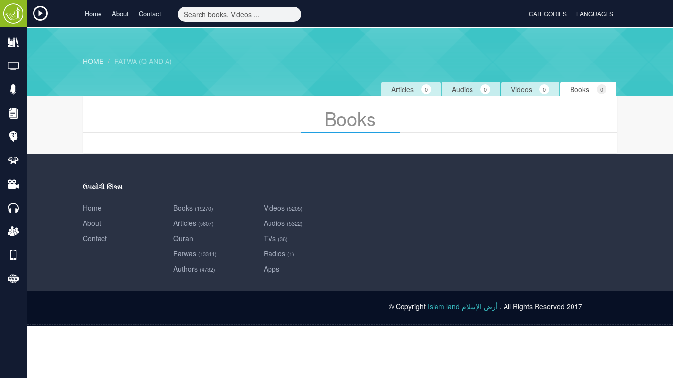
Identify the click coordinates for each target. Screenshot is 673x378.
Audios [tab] (469, 89)
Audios (283, 223)
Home (93, 13)
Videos (283, 208)
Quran (183, 238)
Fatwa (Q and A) (143, 61)
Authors (194, 269)
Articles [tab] (409, 89)
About (120, 13)
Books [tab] (586, 89)
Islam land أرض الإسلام (463, 306)
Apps (271, 269)
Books (193, 208)
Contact (150, 13)
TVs (276, 238)
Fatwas (195, 253)
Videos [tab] (528, 89)
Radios (279, 253)
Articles (193, 223)
